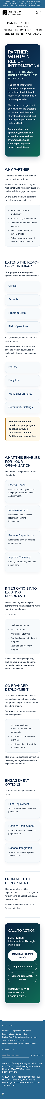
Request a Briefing (22, 966)
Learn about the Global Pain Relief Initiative (19, 1043)
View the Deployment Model (13, 1040)
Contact (19, 1034)
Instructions (6, 1031)
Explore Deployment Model (22, 978)
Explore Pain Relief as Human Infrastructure (19, 1037)
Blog (25, 1034)
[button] (37, 13)
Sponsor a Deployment (22, 1031)
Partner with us (8, 1034)
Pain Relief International (23, 1077)
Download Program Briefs (22, 956)
